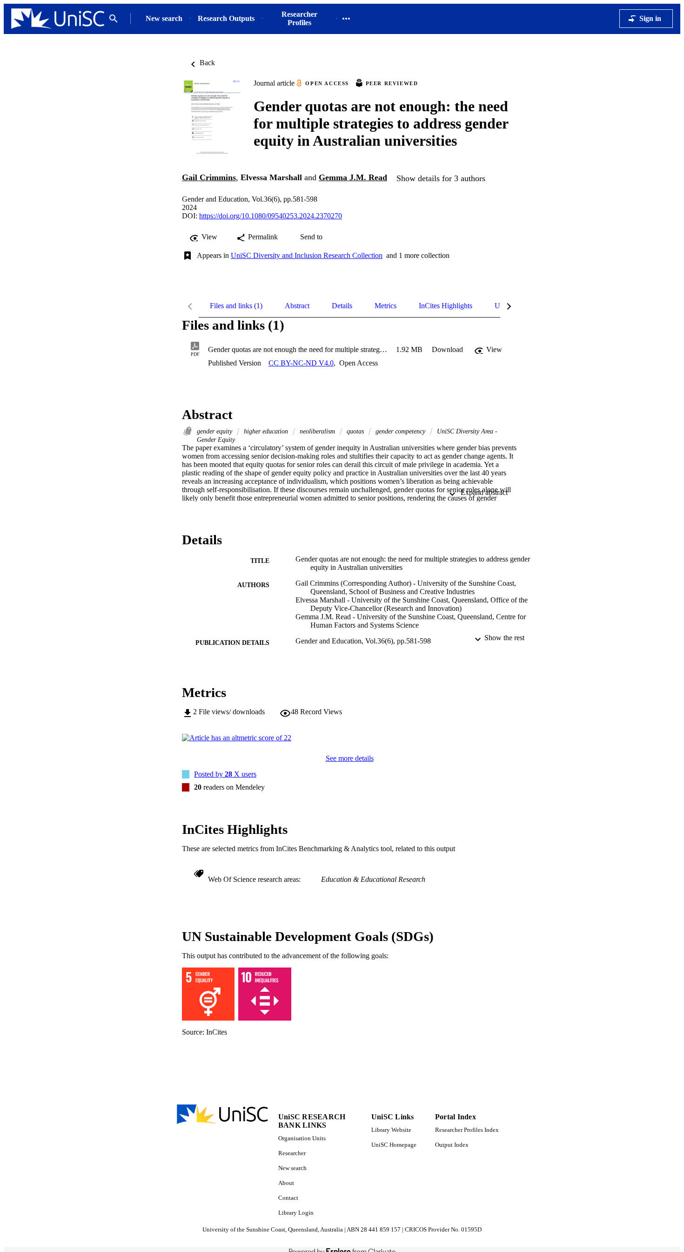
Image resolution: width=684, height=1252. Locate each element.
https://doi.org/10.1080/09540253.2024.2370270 (270, 216)
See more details (350, 758)
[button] (447, 349)
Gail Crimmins (209, 177)
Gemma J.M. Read (353, 177)
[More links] (346, 18)
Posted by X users (225, 774)
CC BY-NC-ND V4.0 (301, 363)
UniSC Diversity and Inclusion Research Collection (306, 255)
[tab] (236, 306)
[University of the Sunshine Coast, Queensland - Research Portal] (57, 18)
